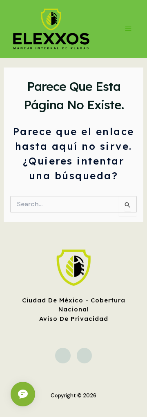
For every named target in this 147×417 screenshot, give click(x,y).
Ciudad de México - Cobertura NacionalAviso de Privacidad (73, 309)
